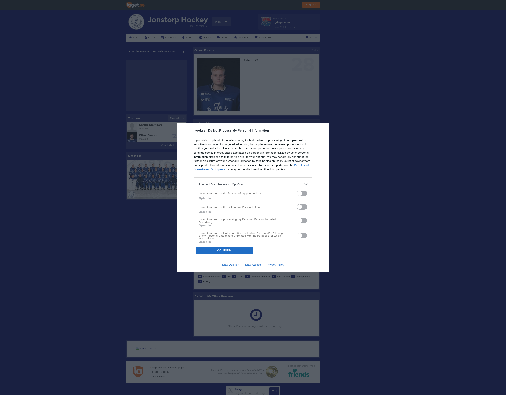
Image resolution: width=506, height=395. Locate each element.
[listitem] (253, 184)
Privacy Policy (275, 264)
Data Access (253, 264)
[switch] (302, 193)
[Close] (321, 131)
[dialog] (253, 197)
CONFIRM (224, 250)
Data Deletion (230, 264)
